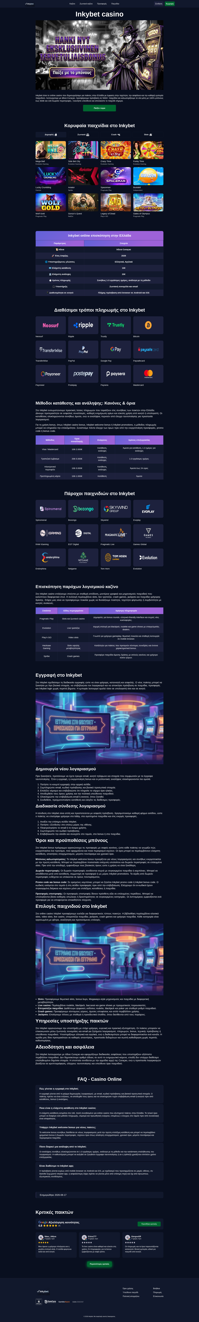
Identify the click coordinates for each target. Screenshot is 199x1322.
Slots (146, 135)
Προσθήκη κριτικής (149, 1224)
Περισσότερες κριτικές (99, 1264)
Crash (114, 135)
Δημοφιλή (49, 135)
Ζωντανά (81, 135)
